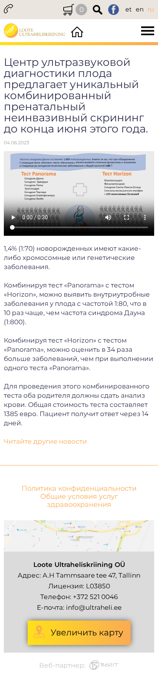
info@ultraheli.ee (94, 607)
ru (151, 9)
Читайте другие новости (45, 441)
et (128, 9)
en (140, 9)
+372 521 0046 (95, 597)
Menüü (121, 30)
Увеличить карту (87, 632)
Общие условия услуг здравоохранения (79, 501)
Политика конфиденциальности (79, 489)
